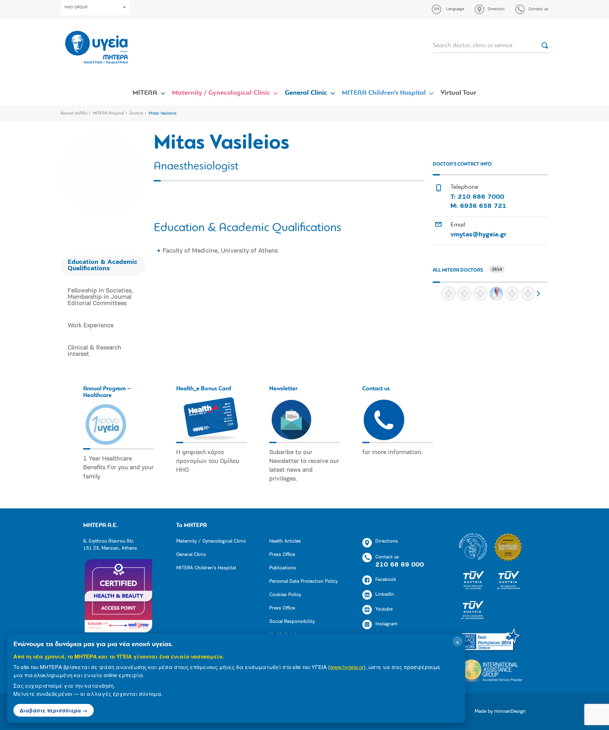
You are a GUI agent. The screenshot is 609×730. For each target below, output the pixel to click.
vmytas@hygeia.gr (478, 235)
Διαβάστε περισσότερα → (53, 710)
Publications (282, 568)
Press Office (282, 554)
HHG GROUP (76, 7)
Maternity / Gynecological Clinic (221, 93)
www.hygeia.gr (347, 666)
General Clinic (306, 93)
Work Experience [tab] (90, 326)
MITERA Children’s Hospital (384, 93)
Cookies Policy (285, 595)
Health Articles (285, 541)
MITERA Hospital (108, 113)
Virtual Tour (458, 93)
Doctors (136, 113)
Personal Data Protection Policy (303, 581)
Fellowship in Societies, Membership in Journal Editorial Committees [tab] (100, 297)
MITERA (145, 93)
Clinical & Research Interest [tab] (94, 351)
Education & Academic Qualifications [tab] (102, 265)
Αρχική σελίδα (74, 113)
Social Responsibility (292, 621)
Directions (386, 541)
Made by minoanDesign (500, 711)
